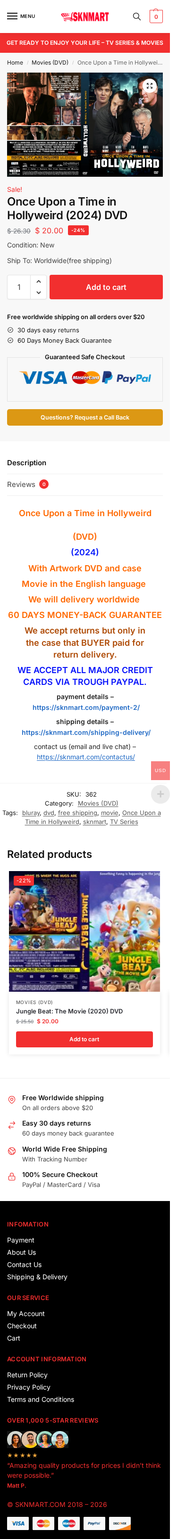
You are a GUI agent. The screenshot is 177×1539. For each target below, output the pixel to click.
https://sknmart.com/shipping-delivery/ (85, 732)
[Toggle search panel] (137, 16)
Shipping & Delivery (37, 1277)
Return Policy (27, 1375)
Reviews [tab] (26, 484)
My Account (26, 1313)
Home (15, 62)
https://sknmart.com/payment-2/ (86, 707)
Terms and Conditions (40, 1399)
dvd (48, 812)
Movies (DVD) (50, 62)
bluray (31, 812)
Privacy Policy (29, 1387)
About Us (21, 1252)
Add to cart (106, 287)
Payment (20, 1240)
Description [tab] (26, 462)
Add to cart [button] (84, 1039)
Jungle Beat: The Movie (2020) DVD (69, 1011)
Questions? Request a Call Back (85, 417)
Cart (13, 1338)
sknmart (94, 821)
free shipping (77, 812)
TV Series (124, 821)
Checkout (22, 1326)
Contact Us (24, 1264)
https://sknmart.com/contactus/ (86, 757)
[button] (155, 16)
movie (109, 812)
